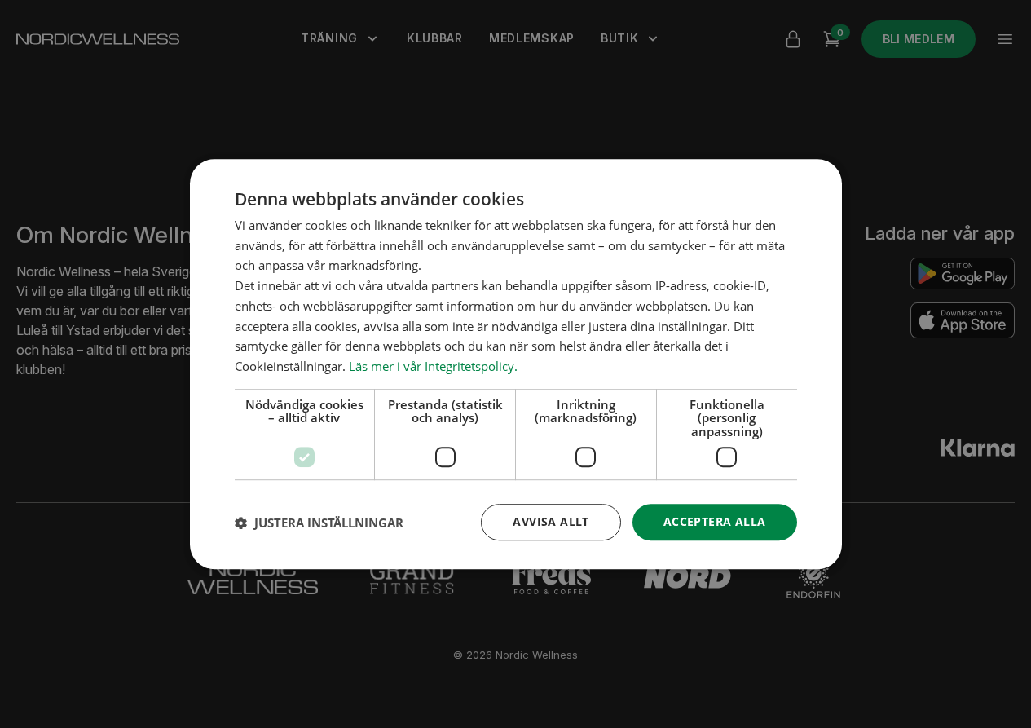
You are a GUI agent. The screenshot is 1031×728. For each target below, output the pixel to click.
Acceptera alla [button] (714, 522)
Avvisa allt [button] (550, 522)
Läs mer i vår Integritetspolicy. (433, 366)
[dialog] (516, 364)
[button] (319, 523)
